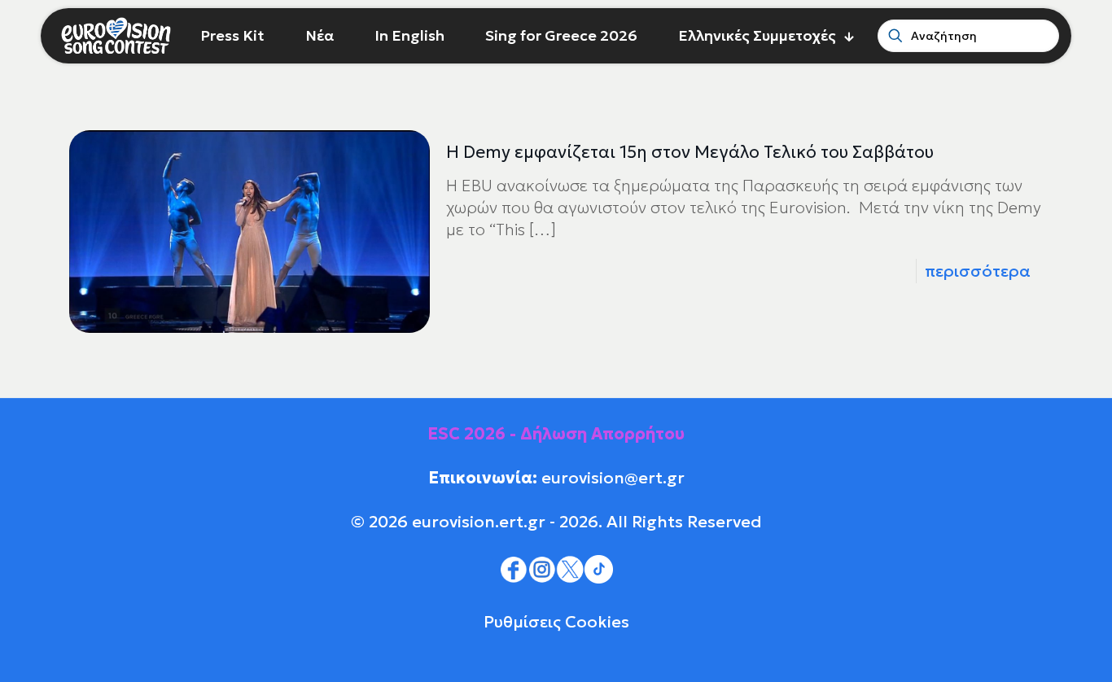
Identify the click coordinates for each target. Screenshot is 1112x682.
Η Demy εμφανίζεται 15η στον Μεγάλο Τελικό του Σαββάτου (690, 152)
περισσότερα (978, 271)
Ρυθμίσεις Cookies (556, 621)
